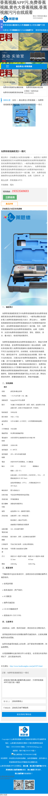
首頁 (14, 100)
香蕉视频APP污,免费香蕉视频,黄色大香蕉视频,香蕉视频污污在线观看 (23, 7)
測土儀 (5, 72)
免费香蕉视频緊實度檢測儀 (13, 92)
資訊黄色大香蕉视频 (7, 30)
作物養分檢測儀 (9, 82)
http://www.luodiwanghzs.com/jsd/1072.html (26, 666)
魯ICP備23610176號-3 (27, 751)
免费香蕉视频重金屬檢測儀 (13, 87)
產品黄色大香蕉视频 (18, 25)
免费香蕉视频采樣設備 (34, 87)
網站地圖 (3, 795)
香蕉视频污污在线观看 (18, 30)
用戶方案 (41, 25)
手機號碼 (6, 708)
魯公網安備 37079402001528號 (25, 754)
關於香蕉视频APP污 (7, 25)
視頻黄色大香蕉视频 (30, 25)
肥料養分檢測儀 (32, 77)
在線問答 (29, 30)
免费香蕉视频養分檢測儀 (12, 77)
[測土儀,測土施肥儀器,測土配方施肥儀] (9, 21)
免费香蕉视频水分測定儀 (35, 82)
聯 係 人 (7, 701)
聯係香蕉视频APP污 (41, 30)
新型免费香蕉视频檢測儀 (35, 72)
